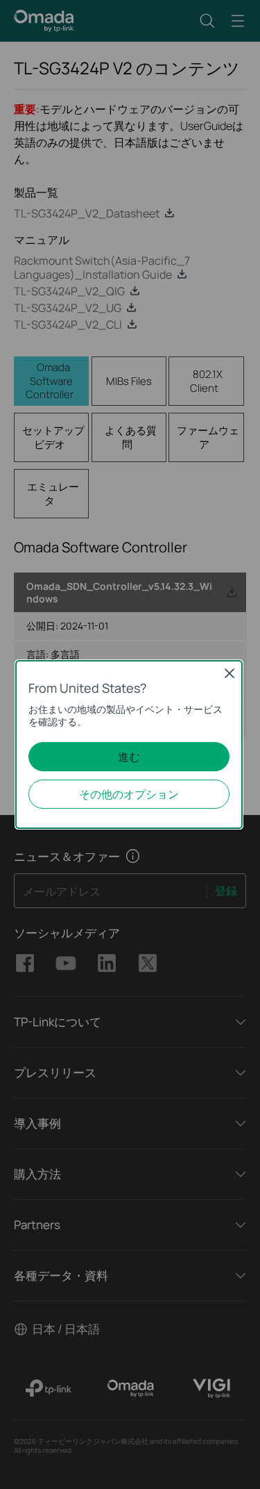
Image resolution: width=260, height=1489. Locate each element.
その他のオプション (129, 794)
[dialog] (130, 744)
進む (129, 756)
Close (229, 673)
